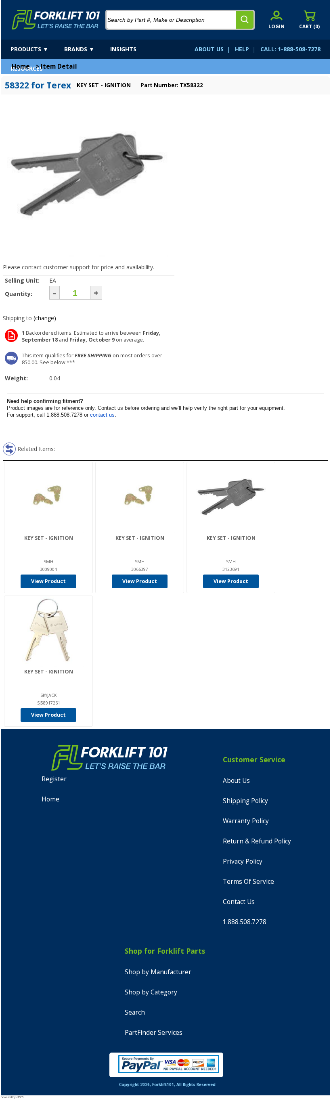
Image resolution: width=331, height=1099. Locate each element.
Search (135, 1012)
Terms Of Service (248, 881)
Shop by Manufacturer (158, 972)
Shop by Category (151, 992)
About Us (236, 780)
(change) (45, 318)
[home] (55, 20)
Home (21, 66)
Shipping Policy (245, 801)
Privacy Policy (242, 861)
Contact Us (239, 902)
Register (54, 779)
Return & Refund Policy (257, 841)
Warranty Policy (246, 821)
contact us (102, 415)
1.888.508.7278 (244, 922)
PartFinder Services (153, 1032)
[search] (244, 20)
